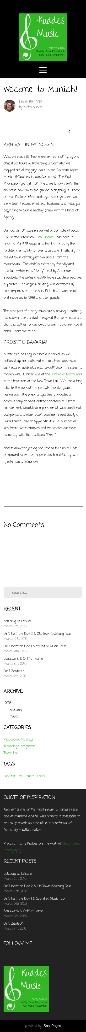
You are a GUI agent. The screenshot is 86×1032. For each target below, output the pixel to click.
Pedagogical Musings (18, 739)
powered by (43, 1026)
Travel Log (11, 753)
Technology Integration (19, 746)
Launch (29, 776)
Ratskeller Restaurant (66, 374)
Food (20, 776)
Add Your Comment (43, 541)
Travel (40, 776)
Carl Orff (9, 776)
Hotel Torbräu (46, 237)
